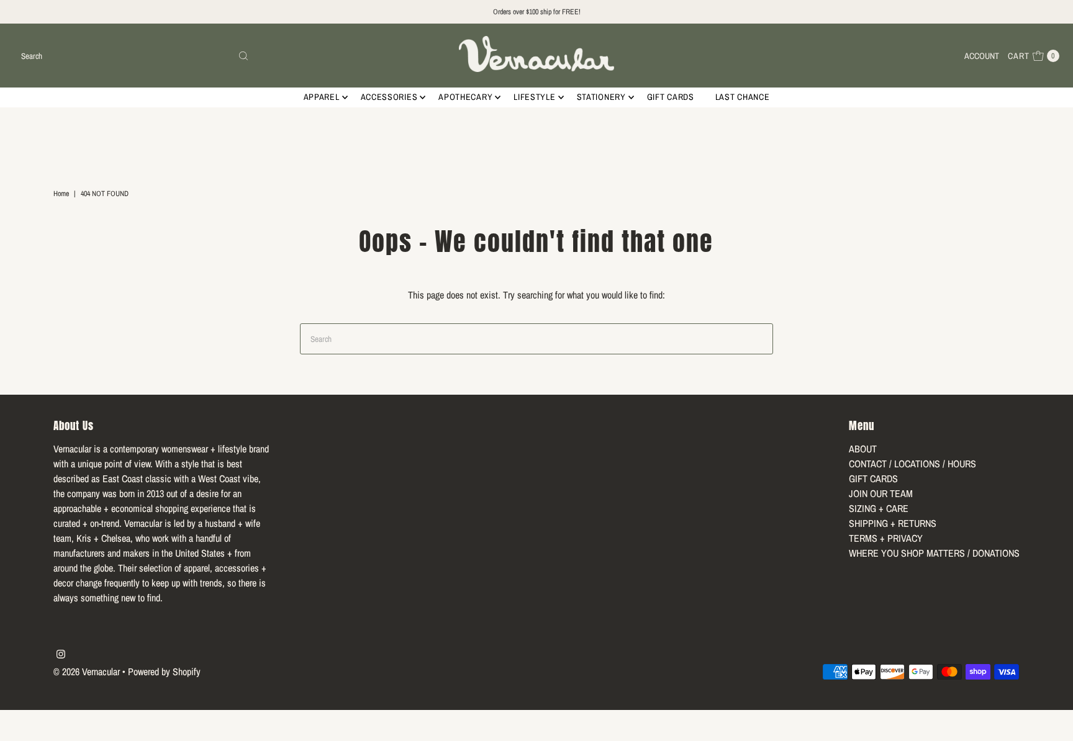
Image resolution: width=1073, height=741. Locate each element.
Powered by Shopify (164, 671)
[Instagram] (61, 654)
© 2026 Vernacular (86, 671)
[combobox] (135, 55)
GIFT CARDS (670, 96)
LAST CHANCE (742, 96)
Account (981, 55)
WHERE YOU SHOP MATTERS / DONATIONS (934, 553)
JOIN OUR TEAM (881, 493)
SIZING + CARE (878, 508)
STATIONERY (601, 96)
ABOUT (863, 449)
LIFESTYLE (534, 96)
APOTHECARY (465, 96)
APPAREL (322, 96)
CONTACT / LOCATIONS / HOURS (912, 463)
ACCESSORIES (389, 96)
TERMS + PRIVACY (886, 538)
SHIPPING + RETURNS (892, 523)
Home (61, 194)
